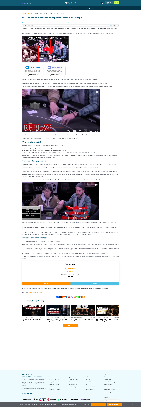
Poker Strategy (89, 379)
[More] (83, 297)
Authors (88, 377)
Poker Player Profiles (91, 387)
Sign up (46, 283)
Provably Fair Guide (72, 384)
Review (95, 283)
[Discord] (25, 3)
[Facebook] (57, 297)
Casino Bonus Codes (73, 379)
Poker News (39, 292)
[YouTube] (31, 393)
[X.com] (22, 393)
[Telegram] (27, 3)
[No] (132, 405)
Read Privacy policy (114, 404)
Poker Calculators (90, 382)
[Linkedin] (66, 297)
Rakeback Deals (53, 377)
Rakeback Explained (54, 389)
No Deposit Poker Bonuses (56, 387)
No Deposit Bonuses (73, 382)
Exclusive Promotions (54, 384)
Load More (70, 325)
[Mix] (75, 297)
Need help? (24, 2)
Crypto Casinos (72, 377)
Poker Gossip (32, 292)
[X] (60, 297)
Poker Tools (89, 384)
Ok (99, 404)
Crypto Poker (52, 382)
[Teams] (22, 3)
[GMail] (30, 3)
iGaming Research (90, 389)
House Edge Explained (73, 387)
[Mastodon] (72, 297)
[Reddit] (63, 297)
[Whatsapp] (77, 297)
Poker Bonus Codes (54, 379)
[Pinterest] (69, 297)
